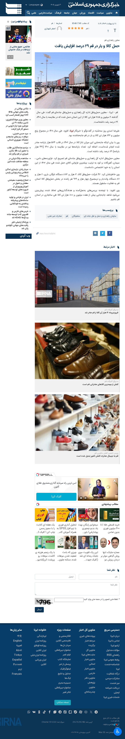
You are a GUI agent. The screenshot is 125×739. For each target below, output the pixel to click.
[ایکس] (91, 712)
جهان (74, 13)
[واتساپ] (29, 712)
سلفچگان (76, 216)
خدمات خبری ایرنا (111, 697)
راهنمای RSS (113, 655)
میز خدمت (114, 683)
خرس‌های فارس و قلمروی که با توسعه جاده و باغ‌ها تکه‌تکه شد (17, 214)
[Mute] (86, 498)
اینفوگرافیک (65, 669)
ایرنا (93, 5)
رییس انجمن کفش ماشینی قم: (106, 453)
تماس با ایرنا (113, 641)
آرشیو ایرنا (115, 646)
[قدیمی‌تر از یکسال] (77, 279)
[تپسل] (37, 474)
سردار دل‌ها (65, 645)
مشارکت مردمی (112, 679)
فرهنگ (58, 13)
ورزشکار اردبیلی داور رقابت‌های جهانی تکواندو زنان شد (17, 225)
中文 (19, 636)
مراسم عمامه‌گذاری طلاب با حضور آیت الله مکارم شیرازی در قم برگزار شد (17, 151)
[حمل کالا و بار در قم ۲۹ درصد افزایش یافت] (77, 80)
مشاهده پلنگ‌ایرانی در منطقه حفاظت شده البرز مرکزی (18, 162)
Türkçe (18, 655)
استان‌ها (59, 23)
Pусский (17, 665)
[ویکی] (34, 712)
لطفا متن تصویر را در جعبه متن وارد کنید (101, 599)
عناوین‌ (109, 13)
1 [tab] (19, 22)
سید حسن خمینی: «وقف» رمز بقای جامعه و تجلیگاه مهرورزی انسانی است (17, 138)
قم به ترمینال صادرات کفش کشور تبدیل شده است (97, 456)
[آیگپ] (70, 712)
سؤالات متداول (112, 650)
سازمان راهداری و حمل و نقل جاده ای (100, 216)
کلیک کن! (56, 496)
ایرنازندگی (41, 636)
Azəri (19, 650)
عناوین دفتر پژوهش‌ (90, 680)
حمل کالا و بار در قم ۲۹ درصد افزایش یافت (87, 46)
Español (17, 660)
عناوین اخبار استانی (89, 662)
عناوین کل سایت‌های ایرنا (88, 652)
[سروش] (60, 712)
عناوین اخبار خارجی (89, 671)
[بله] (75, 712)
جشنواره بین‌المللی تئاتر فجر (63, 690)
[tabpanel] (19, 43)
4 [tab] (8, 22)
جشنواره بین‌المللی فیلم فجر (63, 652)
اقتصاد (91, 13)
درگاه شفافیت (113, 674)
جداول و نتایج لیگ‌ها (64, 676)
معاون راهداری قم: (111, 40)
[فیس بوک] (49, 712)
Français (17, 674)
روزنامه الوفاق (40, 646)
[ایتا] (65, 712)
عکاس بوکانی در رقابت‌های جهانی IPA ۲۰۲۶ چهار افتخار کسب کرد (17, 112)
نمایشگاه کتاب (64, 660)
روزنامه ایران (40, 641)
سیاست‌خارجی (45, 13)
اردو (20, 669)
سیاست (100, 13)
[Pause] (81, 498)
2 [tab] (15, 22)
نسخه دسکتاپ (62, 702)
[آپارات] (80, 712)
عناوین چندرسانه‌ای (89, 689)
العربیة (19, 646)
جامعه (66, 13)
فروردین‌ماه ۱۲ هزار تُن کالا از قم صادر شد (101, 313)
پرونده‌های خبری (87, 636)
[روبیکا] (86, 712)
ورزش (82, 13)
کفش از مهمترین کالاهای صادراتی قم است (100, 384)
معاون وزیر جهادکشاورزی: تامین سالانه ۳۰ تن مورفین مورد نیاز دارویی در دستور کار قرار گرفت (17, 124)
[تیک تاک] (44, 712)
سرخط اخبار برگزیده (90, 643)
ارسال (39, 609)
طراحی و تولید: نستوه (111, 726)
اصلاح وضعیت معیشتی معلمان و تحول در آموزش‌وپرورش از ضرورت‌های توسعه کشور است (17, 186)
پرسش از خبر (65, 664)
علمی (33, 13)
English (17, 641)
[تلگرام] (96, 712)
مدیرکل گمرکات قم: (111, 309)
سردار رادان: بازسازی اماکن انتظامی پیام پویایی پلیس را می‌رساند (17, 172)
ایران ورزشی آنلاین (40, 662)
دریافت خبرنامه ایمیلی (112, 690)
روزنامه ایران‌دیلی (38, 655)
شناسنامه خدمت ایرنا (112, 667)
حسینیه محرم (64, 683)
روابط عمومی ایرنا (111, 660)
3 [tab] (12, 22)
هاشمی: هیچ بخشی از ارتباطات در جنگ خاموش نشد (19, 50)
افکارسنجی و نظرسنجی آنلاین (63, 638)
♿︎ (117, 731)
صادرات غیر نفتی (55, 216)
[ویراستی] (55, 712)
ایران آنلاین (41, 650)
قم (52, 23)
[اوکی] (39, 712)
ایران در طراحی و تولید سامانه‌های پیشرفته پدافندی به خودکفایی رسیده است (18, 202)
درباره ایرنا (114, 636)
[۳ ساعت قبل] (19, 34)
